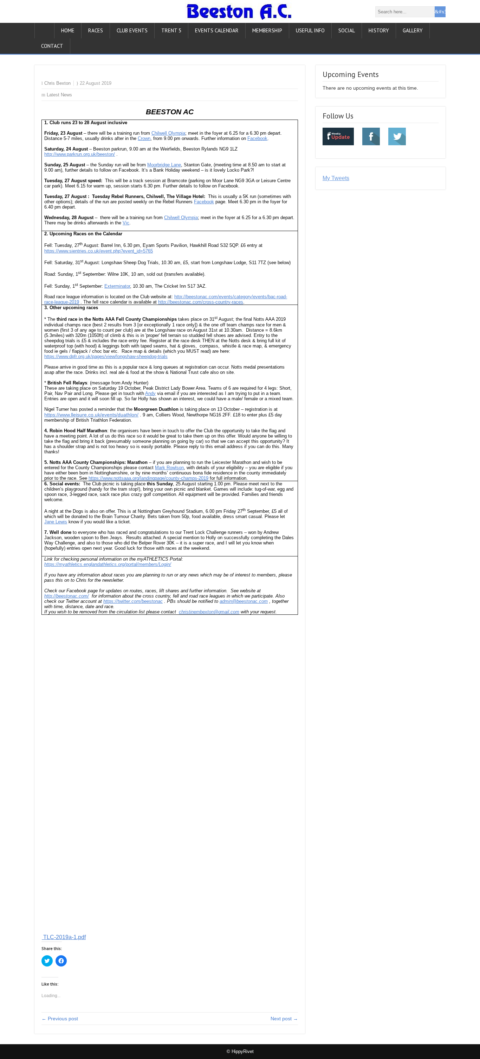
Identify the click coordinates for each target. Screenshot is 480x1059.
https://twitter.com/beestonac (133, 601)
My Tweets (336, 178)
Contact (52, 46)
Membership (267, 30)
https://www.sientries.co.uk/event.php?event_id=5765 (98, 251)
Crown (144, 138)
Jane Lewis (55, 521)
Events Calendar (217, 30)
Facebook (257, 138)
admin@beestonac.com (244, 601)
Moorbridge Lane (164, 164)
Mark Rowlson (169, 467)
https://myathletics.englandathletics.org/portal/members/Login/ (107, 564)
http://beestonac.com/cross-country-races (200, 302)
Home (67, 30)
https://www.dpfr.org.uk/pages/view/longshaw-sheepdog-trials (106, 356)
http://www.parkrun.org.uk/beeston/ (79, 154)
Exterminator (117, 286)
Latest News (59, 94)
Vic (126, 222)
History (379, 30)
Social (346, 30)
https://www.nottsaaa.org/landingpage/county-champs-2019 (148, 478)
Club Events (132, 30)
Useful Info (310, 30)
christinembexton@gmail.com (209, 611)
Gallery (413, 30)
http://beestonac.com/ (66, 596)
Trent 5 (171, 30)
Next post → (284, 1018)
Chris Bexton (57, 83)
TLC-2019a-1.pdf (64, 937)
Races (95, 30)
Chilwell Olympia (168, 133)
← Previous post (59, 1018)
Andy (150, 393)
